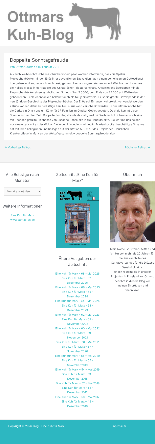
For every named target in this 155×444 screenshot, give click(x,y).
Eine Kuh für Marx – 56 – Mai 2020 (77, 355)
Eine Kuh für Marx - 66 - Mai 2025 (77, 287)
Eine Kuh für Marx (22, 215)
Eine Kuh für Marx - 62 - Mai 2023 (77, 314)
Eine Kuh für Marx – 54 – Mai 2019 (77, 369)
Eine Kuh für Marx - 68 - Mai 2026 (77, 273)
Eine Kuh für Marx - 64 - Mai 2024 (77, 300)
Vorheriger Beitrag (17, 147)
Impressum (119, 426)
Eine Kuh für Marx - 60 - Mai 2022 (77, 328)
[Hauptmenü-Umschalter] (147, 23)
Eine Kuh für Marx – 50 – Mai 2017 (77, 397)
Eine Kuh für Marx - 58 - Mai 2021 (77, 342)
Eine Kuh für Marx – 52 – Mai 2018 (77, 383)
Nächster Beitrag (138, 147)
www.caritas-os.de (22, 219)
